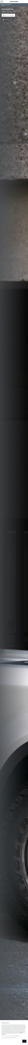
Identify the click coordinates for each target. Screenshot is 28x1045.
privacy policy (21, 1032)
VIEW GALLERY (8, 19)
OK (24, 1041)
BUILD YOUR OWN (9, 15)
